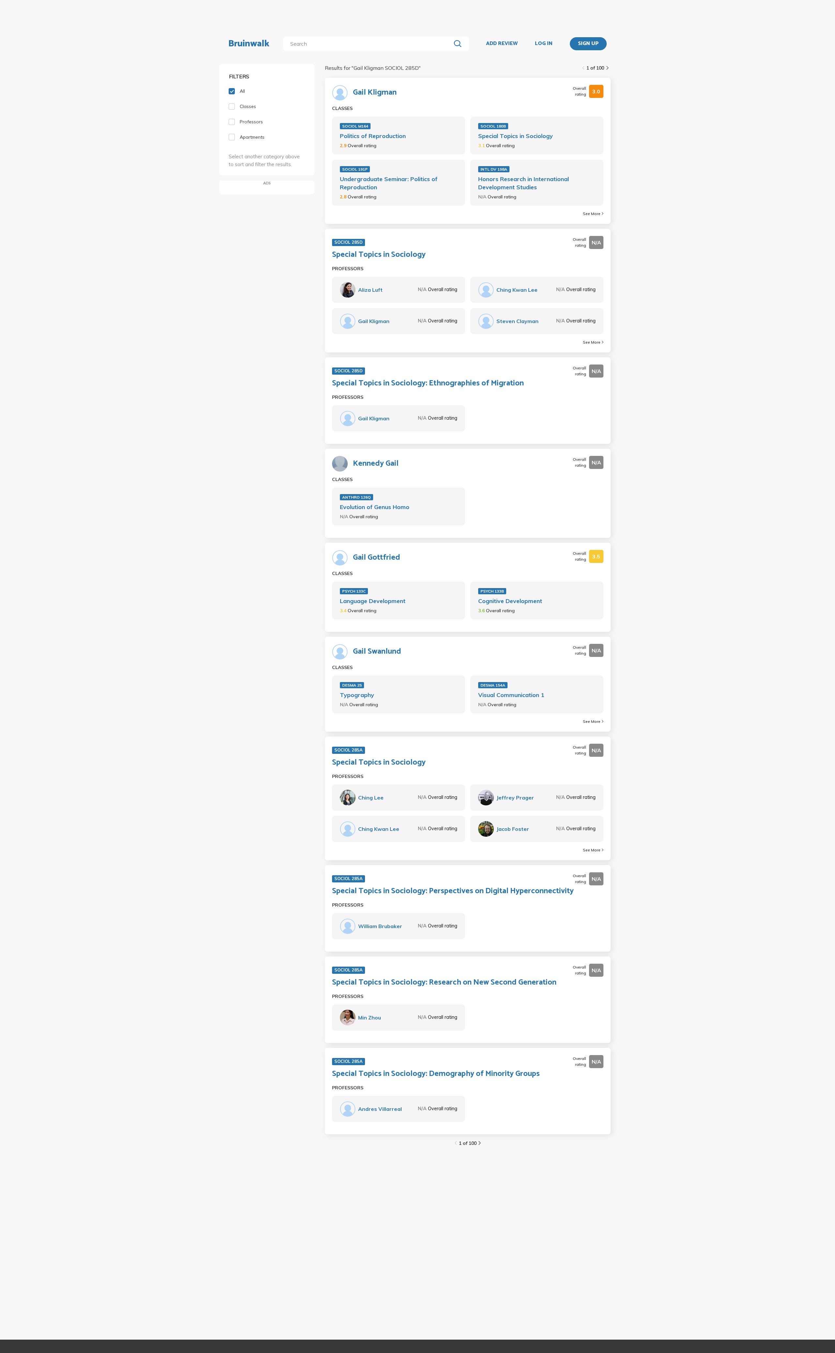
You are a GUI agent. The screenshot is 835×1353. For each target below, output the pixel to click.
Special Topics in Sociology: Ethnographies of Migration (428, 383)
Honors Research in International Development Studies (523, 183)
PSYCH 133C (354, 591)
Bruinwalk (248, 44)
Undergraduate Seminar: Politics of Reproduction (388, 183)
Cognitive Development (510, 601)
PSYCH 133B (492, 591)
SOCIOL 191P (355, 169)
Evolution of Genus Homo (374, 507)
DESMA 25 (352, 685)
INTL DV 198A (493, 169)
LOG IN (544, 43)
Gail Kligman (375, 93)
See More (591, 213)
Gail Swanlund (377, 652)
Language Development (372, 601)
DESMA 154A (492, 685)
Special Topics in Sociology (515, 136)
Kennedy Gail (376, 464)
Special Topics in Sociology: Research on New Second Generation (444, 982)
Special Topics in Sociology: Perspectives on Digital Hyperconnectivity (453, 891)
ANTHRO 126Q (356, 497)
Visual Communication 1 (511, 695)
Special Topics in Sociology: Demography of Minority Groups (436, 1074)
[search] (368, 44)
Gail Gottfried (376, 558)
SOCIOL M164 (355, 126)
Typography (357, 695)
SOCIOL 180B (493, 126)
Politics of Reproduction (373, 136)
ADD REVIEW (502, 43)
